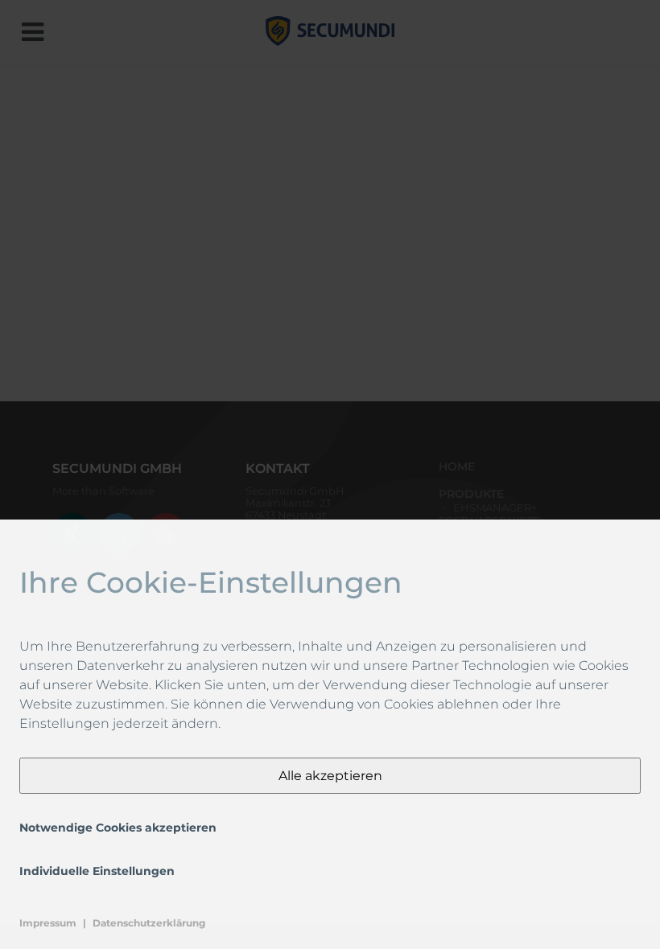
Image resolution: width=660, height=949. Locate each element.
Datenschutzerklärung (149, 923)
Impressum (47, 923)
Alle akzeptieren (330, 775)
